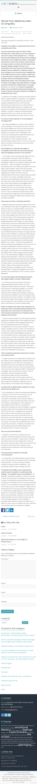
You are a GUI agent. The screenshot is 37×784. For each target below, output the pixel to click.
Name (3, 583)
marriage (14, 737)
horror (7, 732)
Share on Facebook (3, 510)
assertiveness (14, 725)
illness (13, 735)
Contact (22, 782)
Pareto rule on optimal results (21, 739)
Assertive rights (6, 663)
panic (25, 737)
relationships (11, 743)
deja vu (32, 725)
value (33, 745)
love (11, 737)
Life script (32, 516)
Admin (5, 28)
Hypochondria (6, 533)
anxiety (9, 725)
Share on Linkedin (11, 510)
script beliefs (33, 743)
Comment (5, 559)
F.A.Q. (17, 782)
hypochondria (18, 732)
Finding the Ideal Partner (10, 516)
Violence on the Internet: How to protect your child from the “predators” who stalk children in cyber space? (18, 658)
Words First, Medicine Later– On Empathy (16, 676)
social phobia (4, 745)
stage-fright (10, 745)
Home (3, 776)
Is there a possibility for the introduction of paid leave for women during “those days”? (17, 651)
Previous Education (24, 778)
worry (2, 747)
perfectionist (22, 741)
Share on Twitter (7, 510)
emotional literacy (6, 33)
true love (15, 745)
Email (3, 592)
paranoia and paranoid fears (7, 739)
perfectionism (15, 741)
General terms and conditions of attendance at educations (18, 779)
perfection (9, 741)
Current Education (13, 778)
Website (4, 602)
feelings (18, 33)
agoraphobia (4, 725)
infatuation (17, 735)
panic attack (30, 737)
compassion (16, 31)
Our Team (8, 776)
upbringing (24, 745)
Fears (3, 526)
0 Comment (28, 33)
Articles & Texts (17, 28)
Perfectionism (6, 668)
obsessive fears (20, 737)
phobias (27, 741)
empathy (13, 33)
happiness (3, 732)
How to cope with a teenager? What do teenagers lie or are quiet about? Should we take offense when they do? (18, 641)
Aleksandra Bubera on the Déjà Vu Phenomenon (17, 646)
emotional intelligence (26, 31)
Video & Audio (24, 776)
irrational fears (23, 735)
